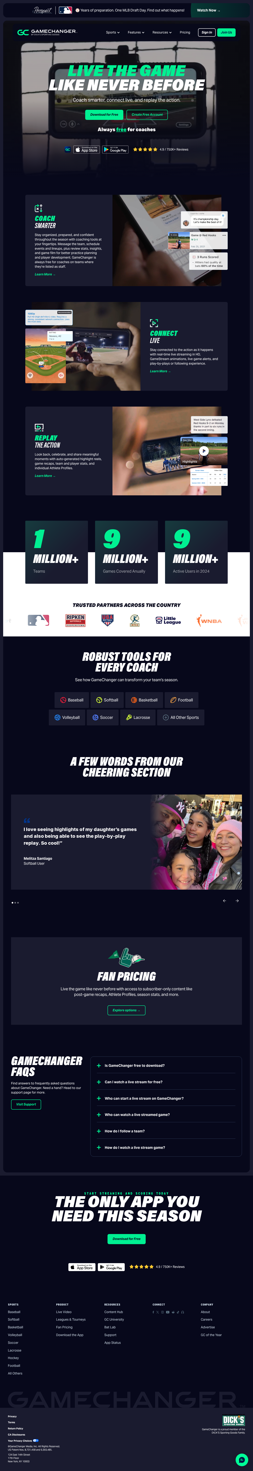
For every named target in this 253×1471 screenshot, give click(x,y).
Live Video (64, 1312)
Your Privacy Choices (20, 1440)
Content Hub (113, 1312)
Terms (11, 1422)
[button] (113, 32)
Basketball (15, 1327)
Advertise (208, 1327)
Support (110, 1335)
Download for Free (104, 115)
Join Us (226, 32)
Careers (206, 1319)
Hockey (13, 1358)
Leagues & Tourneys (71, 1319)
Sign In (207, 32)
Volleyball (15, 1335)
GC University (114, 1319)
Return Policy (15, 1428)
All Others (15, 1373)
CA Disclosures (16, 1434)
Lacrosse (14, 1350)
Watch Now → (209, 10)
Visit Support (26, 1104)
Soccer (13, 1343)
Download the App (69, 1335)
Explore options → (126, 1010)
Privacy (12, 1416)
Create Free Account (147, 115)
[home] (47, 32)
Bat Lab (110, 1327)
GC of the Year (211, 1335)
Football (14, 1366)
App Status (112, 1343)
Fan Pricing (64, 1327)
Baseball (14, 1312)
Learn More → (45, 274)
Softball (13, 1319)
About (205, 1312)
